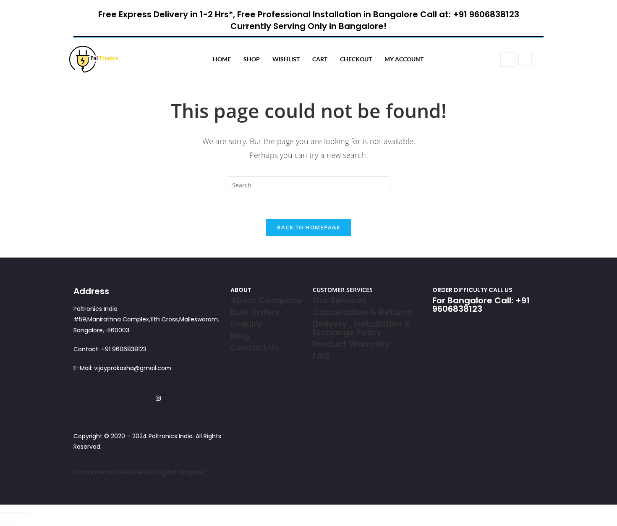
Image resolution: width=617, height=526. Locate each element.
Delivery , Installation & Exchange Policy (362, 328)
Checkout (356, 59)
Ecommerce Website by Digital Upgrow (138, 472)
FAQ (321, 356)
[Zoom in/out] (3, 512)
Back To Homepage (308, 227)
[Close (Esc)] (26, 512)
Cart (319, 59)
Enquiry (246, 324)
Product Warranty (351, 344)
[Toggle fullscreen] (10, 512)
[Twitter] (137, 398)
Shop (251, 59)
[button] (507, 59)
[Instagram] (158, 398)
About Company (266, 300)
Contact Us (254, 347)
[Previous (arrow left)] (3, 523)
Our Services (339, 300)
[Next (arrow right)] (10, 523)
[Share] (18, 512)
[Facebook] (126, 398)
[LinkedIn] (147, 398)
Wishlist (286, 59)
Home (222, 59)
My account (404, 59)
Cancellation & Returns (362, 312)
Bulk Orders (255, 312)
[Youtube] (169, 398)
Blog (239, 336)
